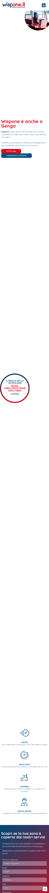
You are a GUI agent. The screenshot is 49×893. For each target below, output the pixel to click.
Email (4, 868)
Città (4, 884)
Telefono (6, 876)
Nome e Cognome (10, 860)
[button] (44, 5)
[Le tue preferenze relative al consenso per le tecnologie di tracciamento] (45, 889)
